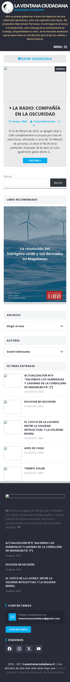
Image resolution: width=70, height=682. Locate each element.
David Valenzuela (44, 121)
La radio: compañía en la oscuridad (35, 111)
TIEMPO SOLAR (34, 468)
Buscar (8, 176)
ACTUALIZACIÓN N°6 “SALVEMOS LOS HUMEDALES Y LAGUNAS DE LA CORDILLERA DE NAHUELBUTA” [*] (45, 381)
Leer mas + (35, 160)
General (60, 68)
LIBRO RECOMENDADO (22, 199)
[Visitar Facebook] (9, 649)
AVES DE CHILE (34, 448)
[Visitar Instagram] (19, 649)
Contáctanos (18, 629)
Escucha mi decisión (40, 401)
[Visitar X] (29, 649)
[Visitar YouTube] (39, 649)
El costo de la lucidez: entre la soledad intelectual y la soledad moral (43, 427)
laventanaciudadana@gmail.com (39, 618)
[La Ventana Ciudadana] (35, 7)
